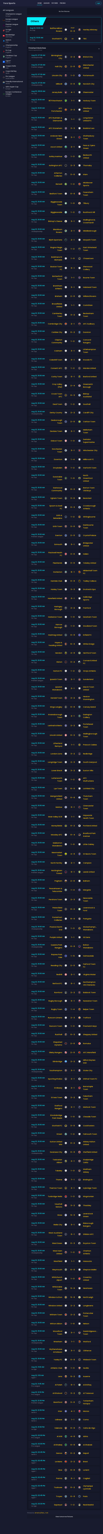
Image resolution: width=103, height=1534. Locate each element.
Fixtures (55, 3)
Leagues (46, 3)
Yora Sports (9, 3)
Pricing (62, 3)
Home (40, 3)
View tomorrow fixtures (64, 1517)
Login (98, 3)
